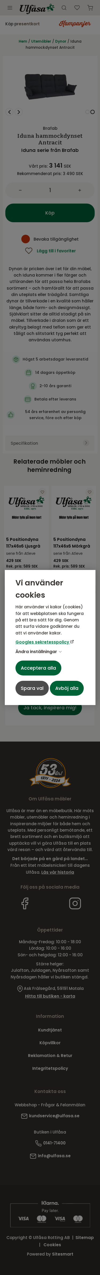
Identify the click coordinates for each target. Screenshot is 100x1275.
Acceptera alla (38, 668)
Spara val (32, 688)
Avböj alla (66, 688)
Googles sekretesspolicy (42, 642)
